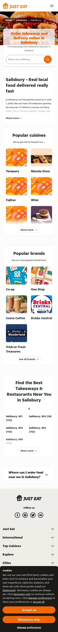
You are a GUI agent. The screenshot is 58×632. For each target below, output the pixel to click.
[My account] (51, 5)
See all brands (27, 359)
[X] (33, 515)
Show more (12, 118)
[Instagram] (25, 515)
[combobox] (24, 59)
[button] (48, 59)
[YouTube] (40, 515)
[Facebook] (17, 515)
